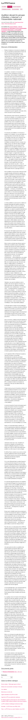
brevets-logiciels (17, 6)
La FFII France (8, 3)
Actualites (4, 6)
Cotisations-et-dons (6, 9)
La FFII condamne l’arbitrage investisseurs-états (12, 703)
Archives (10, 6)
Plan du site (4, 717)
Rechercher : (4, 675)
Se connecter (10, 717)
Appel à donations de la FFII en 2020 (9, 694)
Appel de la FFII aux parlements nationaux (10, 697)
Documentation (15, 9)
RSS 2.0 (20, 717)
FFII (21, 9)
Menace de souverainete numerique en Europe (11, 686)
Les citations (4, 689)
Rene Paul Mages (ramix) (10, 23)
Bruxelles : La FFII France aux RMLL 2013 (10, 706)
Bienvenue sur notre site (6, 692)
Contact (16, 717)
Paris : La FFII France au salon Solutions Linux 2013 (12, 709)
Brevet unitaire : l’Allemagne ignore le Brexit (11, 684)
